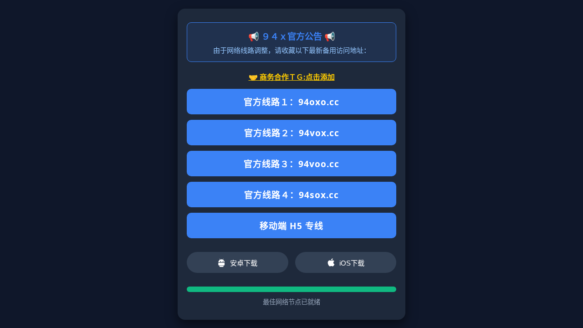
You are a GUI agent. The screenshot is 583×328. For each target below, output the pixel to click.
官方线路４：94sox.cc (291, 195)
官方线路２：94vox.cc (291, 133)
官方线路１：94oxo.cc (291, 102)
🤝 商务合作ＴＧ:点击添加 (292, 77)
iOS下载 (351, 263)
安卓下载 (243, 263)
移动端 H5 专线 (291, 226)
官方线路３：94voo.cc (291, 164)
